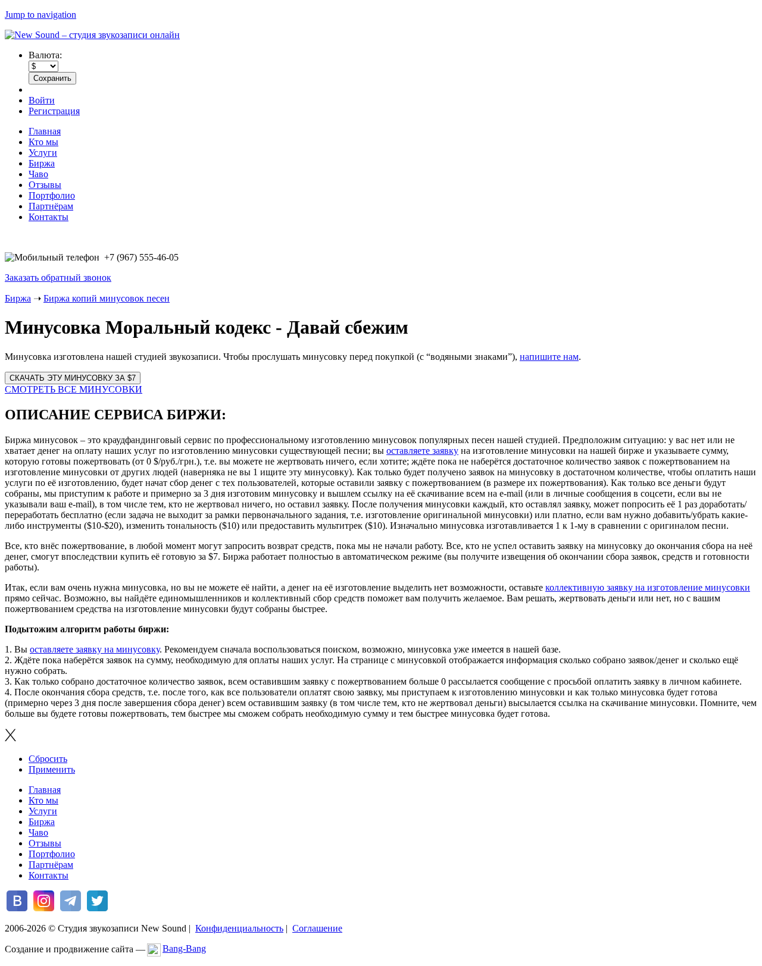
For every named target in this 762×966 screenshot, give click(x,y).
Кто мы (43, 142)
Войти (42, 100)
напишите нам (549, 357)
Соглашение (317, 928)
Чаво (38, 174)
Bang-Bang (184, 948)
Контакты (48, 217)
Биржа (42, 163)
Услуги (43, 153)
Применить (52, 769)
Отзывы (45, 185)
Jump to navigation (40, 15)
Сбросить (48, 759)
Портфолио (52, 195)
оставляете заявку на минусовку (95, 649)
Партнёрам (51, 206)
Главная (45, 131)
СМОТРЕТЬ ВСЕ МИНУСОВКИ (73, 389)
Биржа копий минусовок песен (106, 298)
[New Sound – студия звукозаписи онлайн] (92, 35)
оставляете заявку (422, 451)
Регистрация (54, 111)
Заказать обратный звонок (58, 277)
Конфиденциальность (239, 928)
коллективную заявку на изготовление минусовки (647, 587)
